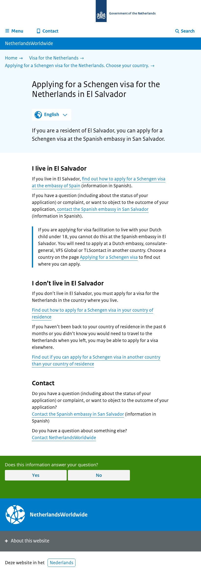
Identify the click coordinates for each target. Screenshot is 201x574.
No (99, 475)
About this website (30, 541)
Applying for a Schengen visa (109, 257)
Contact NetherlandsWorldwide (64, 438)
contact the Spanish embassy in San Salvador (103, 209)
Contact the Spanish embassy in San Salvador (78, 414)
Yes (35, 475)
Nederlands (61, 563)
